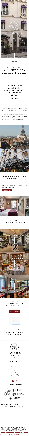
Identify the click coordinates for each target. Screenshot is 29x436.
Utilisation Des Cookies (18, 406)
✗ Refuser (21, 432)
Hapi (16, 404)
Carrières (15, 370)
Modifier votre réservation (14, 375)
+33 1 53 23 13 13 (14, 366)
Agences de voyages (14, 374)
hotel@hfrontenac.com (14, 368)
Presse (14, 372)
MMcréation (24, 404)
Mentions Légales (9, 406)
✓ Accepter (7, 432)
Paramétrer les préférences (14, 434)
